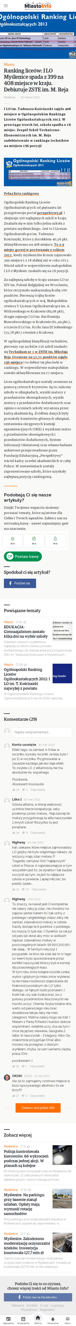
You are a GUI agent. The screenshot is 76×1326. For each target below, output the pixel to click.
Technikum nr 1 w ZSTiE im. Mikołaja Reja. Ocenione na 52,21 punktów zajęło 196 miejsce (36, 357)
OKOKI (17, 1076)
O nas (44, 1305)
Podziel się (22, 583)
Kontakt (32, 1305)
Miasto (9, 64)
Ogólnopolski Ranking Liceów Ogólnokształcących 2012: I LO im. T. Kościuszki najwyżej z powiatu (27, 679)
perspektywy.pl (49, 213)
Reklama (18, 1305)
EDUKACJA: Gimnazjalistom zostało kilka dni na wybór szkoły (26, 631)
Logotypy (57, 1305)
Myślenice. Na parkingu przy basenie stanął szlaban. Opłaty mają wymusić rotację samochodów (24, 1204)
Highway (18, 842)
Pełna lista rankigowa (21, 193)
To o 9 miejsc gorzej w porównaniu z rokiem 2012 (34, 250)
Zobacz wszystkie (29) (38, 1108)
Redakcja (9, 97)
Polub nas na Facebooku (40, 1297)
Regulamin (47, 1310)
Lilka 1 (17, 799)
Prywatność (29, 1310)
